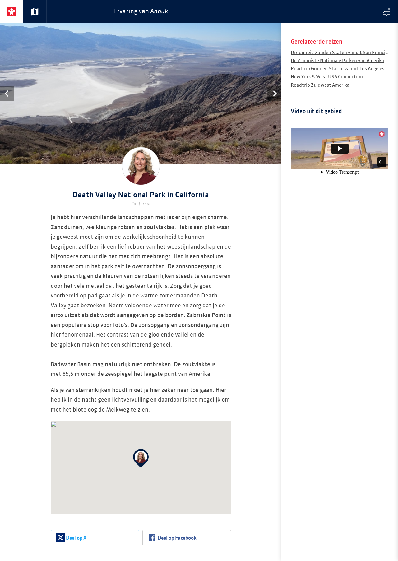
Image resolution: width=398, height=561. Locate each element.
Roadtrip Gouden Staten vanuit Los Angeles (337, 69)
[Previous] (7, 93)
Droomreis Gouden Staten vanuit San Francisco (341, 52)
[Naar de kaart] (35, 11)
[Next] (274, 93)
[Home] (11, 11)
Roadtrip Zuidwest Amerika (320, 85)
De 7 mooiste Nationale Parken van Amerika (337, 60)
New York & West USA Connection (327, 77)
